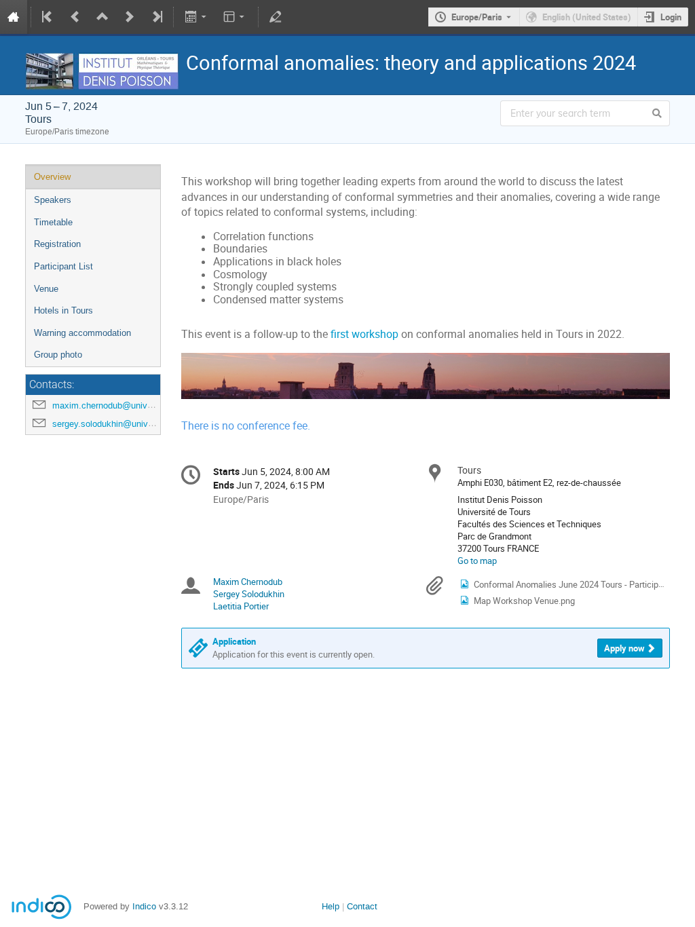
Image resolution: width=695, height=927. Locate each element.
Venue (46, 289)
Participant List (63, 266)
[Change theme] (235, 17)
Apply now (624, 648)
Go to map (477, 560)
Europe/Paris (476, 17)
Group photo (58, 354)
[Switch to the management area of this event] (275, 17)
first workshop (364, 334)
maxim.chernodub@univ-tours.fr (115, 405)
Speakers (52, 200)
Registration (57, 244)
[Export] (196, 17)
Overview (52, 177)
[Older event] (75, 17)
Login (670, 17)
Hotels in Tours (63, 310)
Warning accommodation (82, 333)
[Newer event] (129, 17)
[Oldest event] (48, 17)
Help (330, 906)
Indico (144, 906)
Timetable (53, 222)
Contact (362, 906)
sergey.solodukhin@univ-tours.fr (115, 424)
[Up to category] (102, 17)
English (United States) (586, 17)
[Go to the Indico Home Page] (13, 17)
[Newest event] (156, 17)
